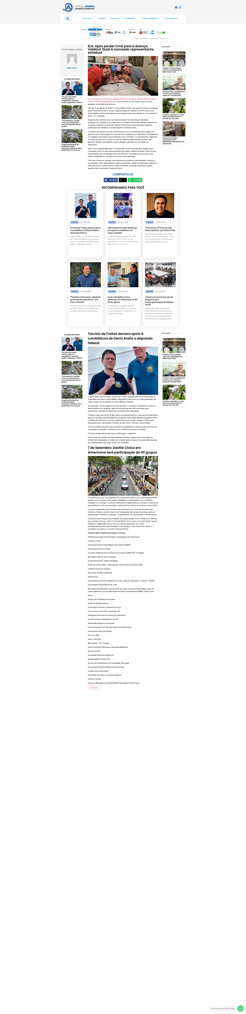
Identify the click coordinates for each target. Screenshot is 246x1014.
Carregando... (94, 688)
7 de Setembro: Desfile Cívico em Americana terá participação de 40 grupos (71, 123)
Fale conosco (171, 18)
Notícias (87, 18)
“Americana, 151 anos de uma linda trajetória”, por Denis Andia (160, 229)
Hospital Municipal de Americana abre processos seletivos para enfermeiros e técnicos (72, 147)
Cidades (102, 18)
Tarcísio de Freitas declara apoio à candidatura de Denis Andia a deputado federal (72, 100)
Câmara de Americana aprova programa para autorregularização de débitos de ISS (159, 301)
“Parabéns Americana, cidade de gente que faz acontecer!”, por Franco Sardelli (85, 299)
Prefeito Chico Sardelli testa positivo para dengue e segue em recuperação (174, 93)
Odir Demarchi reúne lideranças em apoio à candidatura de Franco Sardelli (122, 230)
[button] (121, 40)
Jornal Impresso (149, 18)
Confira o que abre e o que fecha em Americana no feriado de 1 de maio (173, 116)
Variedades (129, 18)
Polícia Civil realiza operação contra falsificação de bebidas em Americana (173, 141)
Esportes (115, 18)
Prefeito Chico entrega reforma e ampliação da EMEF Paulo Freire (172, 70)
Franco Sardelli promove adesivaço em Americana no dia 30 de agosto (122, 299)
